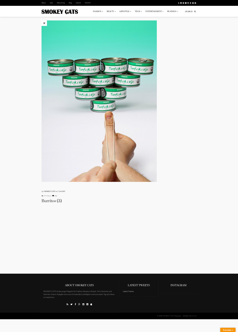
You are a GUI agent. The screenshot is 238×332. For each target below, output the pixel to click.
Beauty (110, 11)
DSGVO (87, 3)
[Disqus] (99, 242)
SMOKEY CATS (49, 191)
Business (171, 11)
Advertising (61, 3)
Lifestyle (124, 11)
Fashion (97, 11)
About (44, 3)
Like (55, 196)
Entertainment (154, 11)
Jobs (51, 3)
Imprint (78, 3)
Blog (70, 3)
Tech (137, 11)
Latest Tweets (139, 285)
